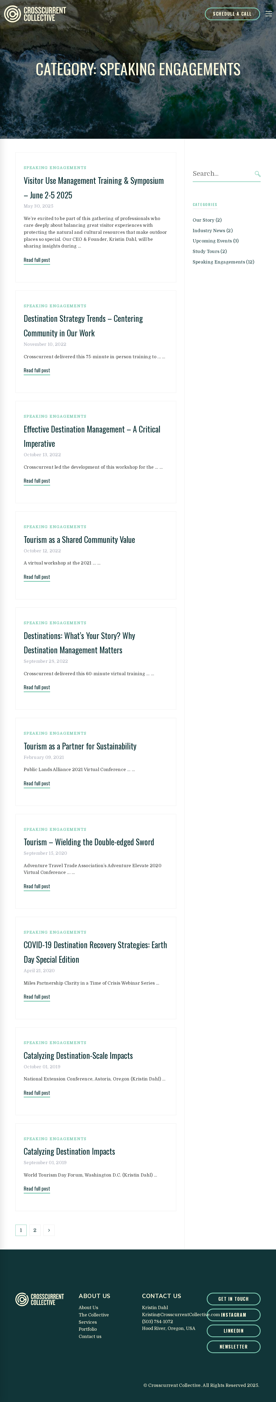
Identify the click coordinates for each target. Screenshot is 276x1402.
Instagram (233, 1315)
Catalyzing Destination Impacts (69, 1151)
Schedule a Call (232, 14)
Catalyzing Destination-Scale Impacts (78, 1055)
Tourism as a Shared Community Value (79, 539)
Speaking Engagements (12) (223, 262)
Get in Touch (233, 1299)
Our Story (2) (207, 220)
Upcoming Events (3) (216, 241)
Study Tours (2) (210, 251)
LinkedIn (234, 1330)
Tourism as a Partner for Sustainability (80, 746)
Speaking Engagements (55, 167)
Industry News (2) (213, 230)
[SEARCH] (258, 174)
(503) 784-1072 (157, 1321)
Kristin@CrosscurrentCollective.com (181, 1314)
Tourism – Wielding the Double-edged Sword (89, 842)
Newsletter (234, 1346)
